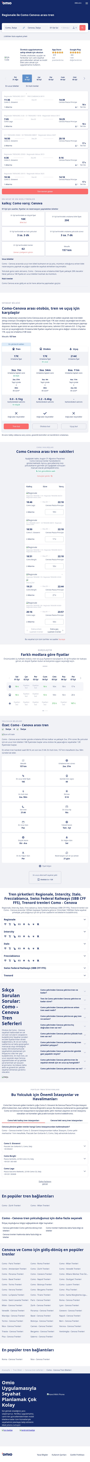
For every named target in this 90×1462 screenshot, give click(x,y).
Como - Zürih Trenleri (11, 1205)
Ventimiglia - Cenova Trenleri (72, 1331)
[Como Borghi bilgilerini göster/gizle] (84, 1158)
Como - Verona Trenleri (12, 1289)
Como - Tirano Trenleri (40, 1295)
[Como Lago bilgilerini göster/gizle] (84, 1171)
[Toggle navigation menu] (86, 3)
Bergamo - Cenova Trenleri (42, 1331)
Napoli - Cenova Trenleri (69, 1315)
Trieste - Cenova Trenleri (12, 1331)
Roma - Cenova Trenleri (69, 1300)
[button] (54, 28)
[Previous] (9, 678)
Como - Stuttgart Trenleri (70, 1279)
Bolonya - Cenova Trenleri (42, 1321)
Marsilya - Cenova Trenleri (13, 1315)
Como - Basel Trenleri (11, 1279)
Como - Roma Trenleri (40, 1263)
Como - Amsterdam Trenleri (14, 1269)
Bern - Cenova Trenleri (69, 1321)
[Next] (84, 78)
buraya (62, 639)
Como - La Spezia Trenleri (13, 1295)
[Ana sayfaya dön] (6, 3)
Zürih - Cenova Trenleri (41, 1305)
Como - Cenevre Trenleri (41, 1274)
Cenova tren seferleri (34, 1370)
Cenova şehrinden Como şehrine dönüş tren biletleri (22, 1229)
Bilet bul (23, 222)
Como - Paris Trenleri (11, 1263)
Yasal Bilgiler (42, 1454)
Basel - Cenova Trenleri (41, 1315)
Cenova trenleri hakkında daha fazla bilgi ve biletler (22, 1235)
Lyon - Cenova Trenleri (69, 1305)
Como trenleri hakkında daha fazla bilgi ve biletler (64, 1229)
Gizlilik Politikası (77, 1454)
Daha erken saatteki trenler (36, 630)
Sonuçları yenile (43, 476)
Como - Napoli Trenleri (40, 1279)
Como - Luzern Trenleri (69, 1284)
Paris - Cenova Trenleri (40, 1300)
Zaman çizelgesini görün (23, 252)
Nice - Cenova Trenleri (11, 1326)
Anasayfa (6, 1370)
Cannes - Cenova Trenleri (41, 1326)
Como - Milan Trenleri (40, 1205)
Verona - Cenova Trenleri (70, 1326)
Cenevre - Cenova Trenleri (70, 1310)
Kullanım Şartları (59, 1454)
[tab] (12, 85)
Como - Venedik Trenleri (70, 1269)
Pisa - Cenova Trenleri (11, 1336)
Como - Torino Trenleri (12, 1284)
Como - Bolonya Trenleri (41, 1284)
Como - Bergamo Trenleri (42, 1289)
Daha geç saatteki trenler (54, 630)
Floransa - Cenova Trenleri (42, 1310)
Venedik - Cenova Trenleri (13, 1310)
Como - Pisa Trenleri (68, 1289)
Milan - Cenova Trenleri (12, 1305)
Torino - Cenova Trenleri (12, 1321)
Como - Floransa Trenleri (13, 1274)
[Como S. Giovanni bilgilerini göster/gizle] (84, 1146)
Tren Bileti (17, 1370)
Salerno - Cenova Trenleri (42, 1336)
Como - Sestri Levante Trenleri (15, 1300)
